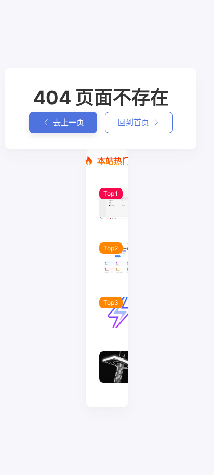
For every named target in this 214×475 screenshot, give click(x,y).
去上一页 (68, 122)
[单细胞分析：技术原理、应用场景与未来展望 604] (107, 372)
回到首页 (133, 122)
